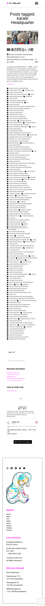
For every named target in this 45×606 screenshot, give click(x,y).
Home (8, 514)
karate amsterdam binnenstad (18, 264)
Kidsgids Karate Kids (13, 372)
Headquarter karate (15, 321)
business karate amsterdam (17, 226)
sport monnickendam (16, 266)
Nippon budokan (29, 179)
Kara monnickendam (15, 96)
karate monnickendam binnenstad (20, 108)
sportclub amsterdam (16, 254)
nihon (11, 235)
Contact (9, 530)
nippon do (12, 294)
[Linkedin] (16, 468)
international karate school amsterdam (22, 163)
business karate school (27, 318)
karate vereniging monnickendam (19, 151)
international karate (16, 280)
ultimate (29, 327)
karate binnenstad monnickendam (20, 133)
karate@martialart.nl (14, 542)
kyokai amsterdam (15, 302)
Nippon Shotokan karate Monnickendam (22, 106)
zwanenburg (29, 248)
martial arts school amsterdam (19, 139)
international (29, 90)
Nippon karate (27, 262)
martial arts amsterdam (16, 276)
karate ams (33, 135)
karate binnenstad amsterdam (18, 306)
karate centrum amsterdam (18, 177)
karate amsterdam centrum (18, 288)
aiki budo (12, 218)
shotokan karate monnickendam (19, 233)
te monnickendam (27, 216)
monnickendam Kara (15, 241)
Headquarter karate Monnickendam (20, 203)
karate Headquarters (16, 92)
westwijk (22, 201)
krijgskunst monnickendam (17, 100)
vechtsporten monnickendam (18, 274)
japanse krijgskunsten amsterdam (19, 214)
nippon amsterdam (15, 129)
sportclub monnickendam (17, 157)
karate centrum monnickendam (19, 199)
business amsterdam (15, 335)
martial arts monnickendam (18, 94)
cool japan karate (15, 278)
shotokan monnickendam (17, 208)
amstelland (13, 318)
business (12, 258)
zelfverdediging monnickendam (19, 159)
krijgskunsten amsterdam (17, 339)
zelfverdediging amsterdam (18, 183)
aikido (33, 256)
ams (35, 151)
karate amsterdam (15, 308)
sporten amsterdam (15, 248)
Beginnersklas (11, 376)
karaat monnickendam (16, 171)
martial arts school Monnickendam (20, 189)
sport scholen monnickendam (18, 212)
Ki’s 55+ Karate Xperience (14, 380)
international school (16, 114)
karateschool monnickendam (18, 141)
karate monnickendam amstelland (20, 292)
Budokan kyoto (22, 195)
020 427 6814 (12, 545)
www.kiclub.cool (12, 391)
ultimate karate (14, 250)
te (28, 260)
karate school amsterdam (17, 165)
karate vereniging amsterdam (18, 126)
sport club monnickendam (17, 181)
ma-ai (22, 57)
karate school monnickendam (18, 88)
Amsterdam (27, 54)
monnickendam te (25, 120)
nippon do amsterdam (16, 270)
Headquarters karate (16, 131)
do (27, 102)
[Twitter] (20, 468)
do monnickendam (30, 193)
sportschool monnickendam (18, 316)
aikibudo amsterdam (15, 112)
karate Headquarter (15, 272)
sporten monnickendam (16, 290)
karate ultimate (26, 210)
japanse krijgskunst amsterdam (19, 240)
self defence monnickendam (18, 118)
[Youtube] (24, 468)
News (8, 516)
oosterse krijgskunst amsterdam (19, 237)
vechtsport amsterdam (27, 325)
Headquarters (27, 312)
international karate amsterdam (19, 304)
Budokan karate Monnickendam (19, 147)
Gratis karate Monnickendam (18, 173)
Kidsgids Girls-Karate (13, 374)
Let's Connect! (13, 537)
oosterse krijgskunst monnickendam (20, 323)
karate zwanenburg (15, 122)
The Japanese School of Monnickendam (21, 252)
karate (11, 54)
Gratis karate (13, 98)
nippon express (30, 241)
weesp (26, 224)
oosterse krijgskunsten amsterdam (20, 167)
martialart (25, 59)
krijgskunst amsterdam (16, 191)
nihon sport (31, 171)
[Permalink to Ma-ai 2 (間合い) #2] (22, 44)
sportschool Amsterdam (17, 116)
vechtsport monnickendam (27, 300)
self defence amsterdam (16, 231)
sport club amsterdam (16, 260)
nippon (11, 195)
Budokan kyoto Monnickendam (19, 220)
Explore (10, 510)
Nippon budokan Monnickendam (19, 155)
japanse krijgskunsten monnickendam (21, 282)
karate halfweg (14, 104)
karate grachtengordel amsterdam (20, 197)
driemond (29, 96)
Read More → (11, 84)
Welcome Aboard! (15, 568)
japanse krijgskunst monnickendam (20, 149)
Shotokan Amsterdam (16, 102)
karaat (34, 126)
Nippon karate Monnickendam (18, 286)
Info (7, 519)
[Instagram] (7, 468)
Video (8, 521)
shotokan (18, 54)
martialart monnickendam (17, 135)
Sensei (8, 526)
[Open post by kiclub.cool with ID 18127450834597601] (22, 427)
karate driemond (14, 161)
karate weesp (13, 210)
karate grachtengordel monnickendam (21, 298)
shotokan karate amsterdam (18, 256)
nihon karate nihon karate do (18, 185)
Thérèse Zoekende (14, 193)
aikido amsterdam (15, 179)
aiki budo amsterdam (15, 327)
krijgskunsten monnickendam (27, 258)
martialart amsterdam (16, 110)
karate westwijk (14, 312)
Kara (17, 284)
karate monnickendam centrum (19, 125)
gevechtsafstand (13, 59)
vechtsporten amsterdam (17, 329)
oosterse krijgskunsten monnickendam (21, 246)
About (8, 523)
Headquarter (13, 244)
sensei (34, 240)
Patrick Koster (13, 216)
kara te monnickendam (16, 333)
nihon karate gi (14, 262)
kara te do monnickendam (17, 310)
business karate (14, 153)
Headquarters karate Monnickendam (21, 296)
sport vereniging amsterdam (18, 314)
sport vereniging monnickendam (19, 175)
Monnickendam (13, 57)
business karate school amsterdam (20, 137)
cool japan (20, 235)
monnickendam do (28, 143)
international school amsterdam (19, 187)
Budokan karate (30, 122)
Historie (9, 528)
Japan (31, 59)
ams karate (12, 201)
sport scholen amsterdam (17, 206)
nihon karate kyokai (15, 268)
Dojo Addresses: (12, 572)
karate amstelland (15, 90)
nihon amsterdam (14, 145)
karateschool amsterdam (17, 222)
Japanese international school (19, 337)
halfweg (33, 177)
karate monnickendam (16, 331)
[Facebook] (12, 468)
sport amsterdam (14, 224)
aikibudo (26, 284)
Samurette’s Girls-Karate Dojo (16, 378)
